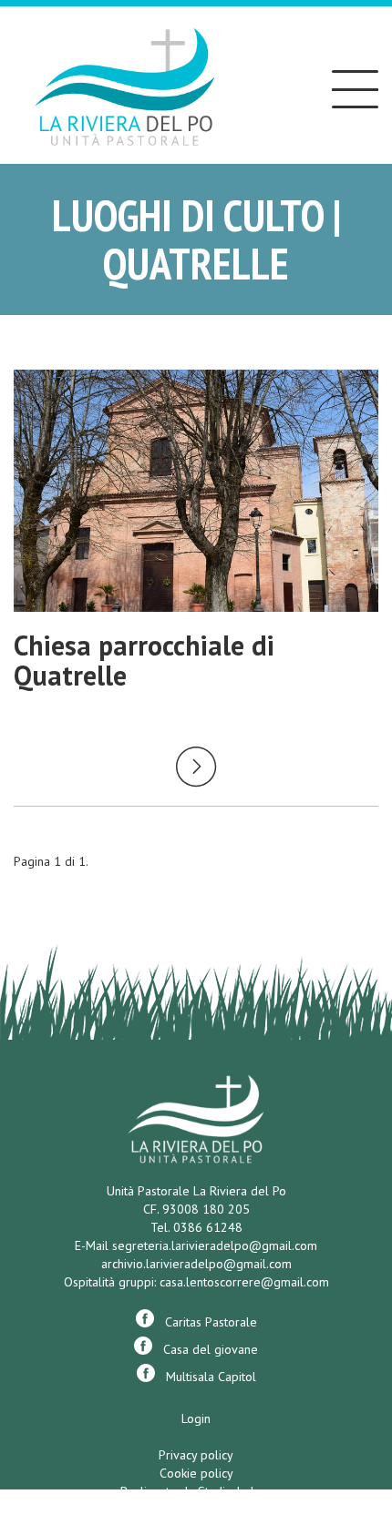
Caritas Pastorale (205, 1322)
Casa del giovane (205, 1349)
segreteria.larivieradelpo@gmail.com (214, 1245)
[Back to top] (341, 1429)
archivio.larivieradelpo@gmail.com (196, 1263)
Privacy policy (196, 1455)
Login (196, 1418)
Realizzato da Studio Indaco (196, 1491)
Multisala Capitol (205, 1376)
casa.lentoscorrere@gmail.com (244, 1282)
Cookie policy (196, 1473)
